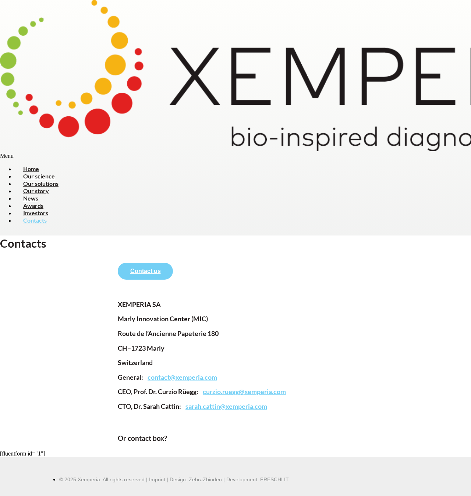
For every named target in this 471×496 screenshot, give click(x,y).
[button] (235, 156)
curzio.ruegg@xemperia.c (240, 391)
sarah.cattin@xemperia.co (223, 406)
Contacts (35, 220)
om (281, 391)
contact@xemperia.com (182, 377)
